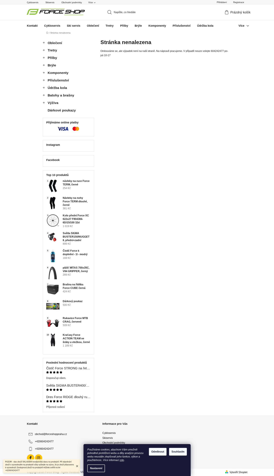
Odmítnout (157, 451)
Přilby (52, 58)
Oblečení (55, 43)
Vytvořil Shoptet (238, 472)
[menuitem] (32, 25)
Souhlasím (177, 451)
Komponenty (58, 73)
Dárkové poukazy (62, 110)
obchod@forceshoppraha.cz (51, 434)
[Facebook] (30, 458)
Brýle (52, 65)
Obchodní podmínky (71, 2)
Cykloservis (32, 2)
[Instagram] (38, 458)
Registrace (238, 2)
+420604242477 (44, 441)
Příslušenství (58, 80)
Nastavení (96, 468)
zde (122, 460)
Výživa (53, 103)
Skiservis (49, 2)
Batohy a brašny (61, 95)
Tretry (52, 50)
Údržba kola (57, 88)
